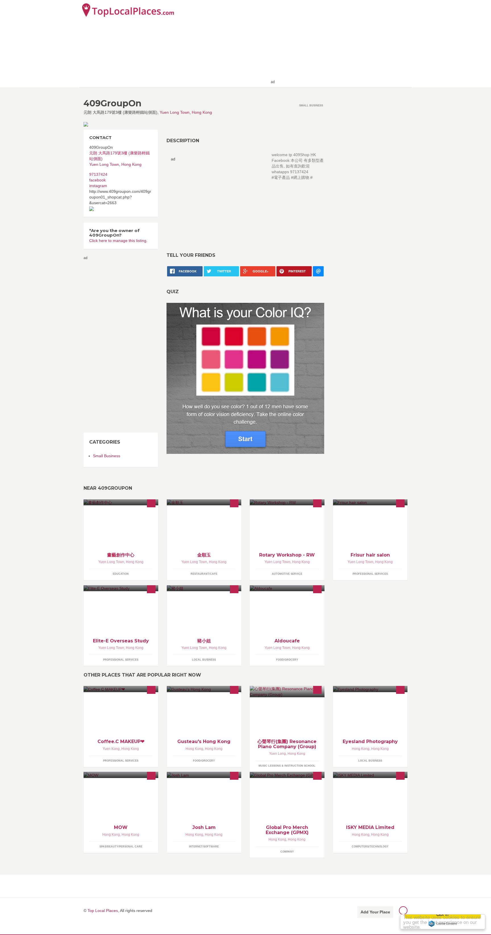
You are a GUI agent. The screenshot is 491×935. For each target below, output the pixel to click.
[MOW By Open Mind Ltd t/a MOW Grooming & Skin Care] (121, 775)
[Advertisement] (342, 43)
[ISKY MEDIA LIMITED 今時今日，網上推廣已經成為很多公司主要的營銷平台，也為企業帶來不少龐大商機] (370, 775)
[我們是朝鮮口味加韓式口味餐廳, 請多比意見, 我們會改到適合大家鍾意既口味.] (204, 502)
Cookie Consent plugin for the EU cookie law (442, 923)
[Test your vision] (245, 378)
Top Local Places (103, 910)
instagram (98, 185)
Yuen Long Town (175, 112)
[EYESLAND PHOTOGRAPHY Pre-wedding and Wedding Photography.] (370, 689)
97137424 (98, 174)
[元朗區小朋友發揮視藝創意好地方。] (121, 502)
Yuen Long (277, 754)
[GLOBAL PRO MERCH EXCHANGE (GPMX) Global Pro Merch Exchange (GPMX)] (287, 775)
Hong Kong (202, 112)
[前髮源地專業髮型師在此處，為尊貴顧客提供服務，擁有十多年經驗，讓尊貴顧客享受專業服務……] (370, 502)
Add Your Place (375, 912)
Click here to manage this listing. (118, 240)
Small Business (106, 456)
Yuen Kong (111, 749)
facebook (97, 180)
